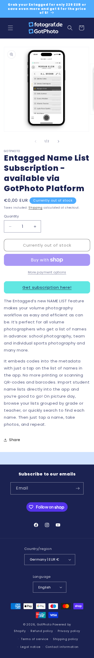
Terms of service (34, 639)
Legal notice (30, 647)
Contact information (62, 647)
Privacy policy (69, 631)
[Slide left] (35, 141)
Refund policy (42, 631)
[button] (10, 28)
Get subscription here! (47, 287)
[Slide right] (58, 141)
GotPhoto (44, 624)
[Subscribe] (77, 488)
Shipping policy (65, 639)
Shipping (35, 208)
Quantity (11, 216)
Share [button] (14, 439)
